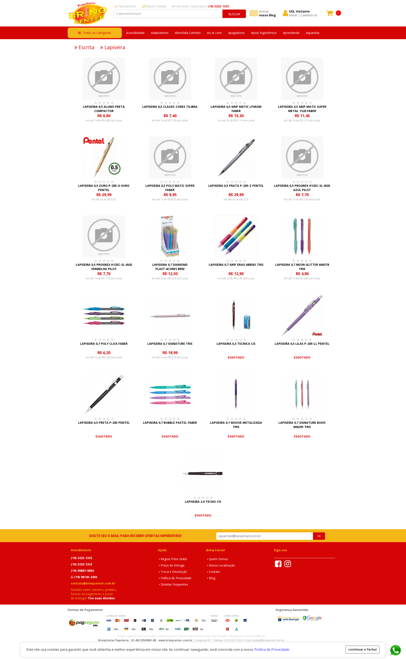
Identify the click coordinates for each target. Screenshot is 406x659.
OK (319, 536)
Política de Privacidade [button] (271, 649)
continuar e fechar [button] (362, 649)
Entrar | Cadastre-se (303, 15)
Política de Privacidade (176, 578)
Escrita (85, 47)
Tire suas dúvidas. (101, 598)
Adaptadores (160, 33)
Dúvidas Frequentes (174, 584)
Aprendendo (291, 33)
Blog (212, 578)
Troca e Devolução (174, 572)
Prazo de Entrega (172, 565)
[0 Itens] (329, 14)
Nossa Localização (222, 565)
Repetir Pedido (155, 6)
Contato (214, 572)
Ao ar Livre (214, 33)
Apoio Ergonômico (264, 33)
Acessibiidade (135, 33)
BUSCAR (234, 14)
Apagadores (236, 33)
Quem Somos (218, 559)
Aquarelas (313, 33)
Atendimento (127, 6)
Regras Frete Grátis (174, 559)
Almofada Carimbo (188, 33)
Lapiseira (114, 47)
